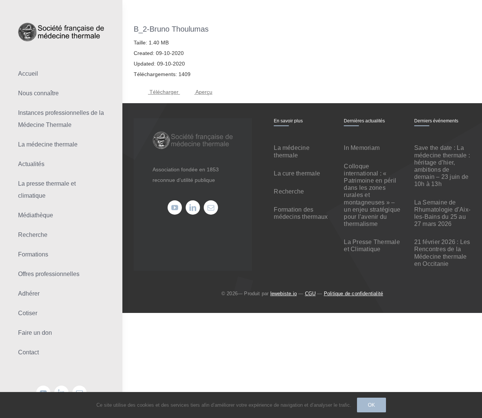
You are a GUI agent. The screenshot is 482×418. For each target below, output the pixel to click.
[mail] (211, 207)
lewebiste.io (283, 293)
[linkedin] (193, 207)
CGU (310, 293)
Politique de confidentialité (353, 293)
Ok (371, 405)
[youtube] (175, 207)
